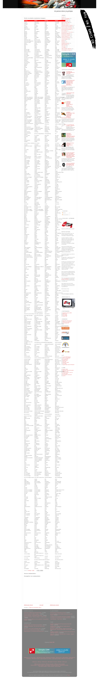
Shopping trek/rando (65, 43)
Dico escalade (64, 30)
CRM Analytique (65, 657)
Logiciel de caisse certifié (67, 312)
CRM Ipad (39, 661)
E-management (65, 359)
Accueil (41, 605)
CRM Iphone (34, 661)
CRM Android (44, 661)
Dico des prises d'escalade (66, 29)
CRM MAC (59, 661)
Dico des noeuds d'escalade (67, 26)
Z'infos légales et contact (66, 50)
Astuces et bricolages (65, 18)
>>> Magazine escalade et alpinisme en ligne (29, 4)
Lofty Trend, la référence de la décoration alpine (32, 612)
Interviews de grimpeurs (66, 37)
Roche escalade (58, 666)
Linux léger (65, 363)
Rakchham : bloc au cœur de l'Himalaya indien (32, 628)
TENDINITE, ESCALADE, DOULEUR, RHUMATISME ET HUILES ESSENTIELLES (69, 104)
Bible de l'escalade (65, 21)
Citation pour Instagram (67, 321)
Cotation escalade (50, 666)
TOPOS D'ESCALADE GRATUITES (70, 93)
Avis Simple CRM (69, 658)
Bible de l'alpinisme (65, 19)
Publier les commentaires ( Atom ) (35, 607)
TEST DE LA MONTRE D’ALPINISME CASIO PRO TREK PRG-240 (70, 164)
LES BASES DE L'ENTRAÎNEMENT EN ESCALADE (70, 72)
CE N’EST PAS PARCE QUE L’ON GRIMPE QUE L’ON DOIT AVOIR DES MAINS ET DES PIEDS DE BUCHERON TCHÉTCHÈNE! (70, 155)
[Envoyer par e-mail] (37, 570)
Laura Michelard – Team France (56, 619)
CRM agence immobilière (50, 657)
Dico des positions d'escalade (67, 28)
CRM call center (65, 371)
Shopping (63, 41)
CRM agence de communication (30, 657)
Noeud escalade (34, 665)
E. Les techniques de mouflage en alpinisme (70, 125)
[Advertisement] (36, 11)
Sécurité (63, 40)
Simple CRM (65, 316)
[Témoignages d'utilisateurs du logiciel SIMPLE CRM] (69, 66)
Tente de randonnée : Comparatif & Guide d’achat (33, 615)
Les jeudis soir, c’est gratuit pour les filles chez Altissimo (60, 617)
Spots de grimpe (65, 44)
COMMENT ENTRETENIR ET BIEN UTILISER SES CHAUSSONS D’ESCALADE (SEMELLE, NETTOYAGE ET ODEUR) (68, 115)
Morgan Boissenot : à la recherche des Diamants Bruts (34, 631)
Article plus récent (28, 605)
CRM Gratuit (64, 661)
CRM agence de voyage (40, 657)
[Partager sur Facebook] (41, 570)
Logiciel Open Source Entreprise (68, 364)
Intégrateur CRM (66, 362)
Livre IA (64, 375)
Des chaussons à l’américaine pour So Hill (58, 612)
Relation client (65, 360)
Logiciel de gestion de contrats (45, 658)
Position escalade (40, 665)
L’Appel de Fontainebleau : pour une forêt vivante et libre (34, 626)
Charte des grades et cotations (67, 25)
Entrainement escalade (64, 665)
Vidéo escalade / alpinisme (66, 48)
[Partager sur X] (39, 570)
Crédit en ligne (65, 369)
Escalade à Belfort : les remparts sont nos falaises (33, 624)
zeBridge (29, 570)
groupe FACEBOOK (65, 279)
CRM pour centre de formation (68, 370)
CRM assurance (59, 657)
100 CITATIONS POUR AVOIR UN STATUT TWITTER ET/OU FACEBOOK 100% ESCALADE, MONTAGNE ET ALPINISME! (68, 83)
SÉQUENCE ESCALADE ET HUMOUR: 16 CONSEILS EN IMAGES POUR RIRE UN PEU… (70, 135)
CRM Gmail (63, 658)
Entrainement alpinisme (55, 665)
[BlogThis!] (38, 570)
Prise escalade (47, 665)
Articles (64, 212)
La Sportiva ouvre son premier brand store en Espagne (60, 616)
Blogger (68, 675)
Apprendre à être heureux (67, 320)
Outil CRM (64, 361)
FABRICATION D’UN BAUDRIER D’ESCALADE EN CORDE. (70, 144)
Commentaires (65, 214)
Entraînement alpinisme (66, 33)
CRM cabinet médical (35, 658)
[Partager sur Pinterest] (42, 570)
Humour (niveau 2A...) (66, 36)
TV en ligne (64, 47)
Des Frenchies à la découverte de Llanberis (32, 629)
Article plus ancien (54, 605)
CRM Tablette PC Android (52, 661)
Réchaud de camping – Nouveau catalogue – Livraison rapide (35, 616)
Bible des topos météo (66, 22)
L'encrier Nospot (65, 39)
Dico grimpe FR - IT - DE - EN (67, 32)
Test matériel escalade (42, 666)
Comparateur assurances (67, 374)
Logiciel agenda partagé (56, 658)
